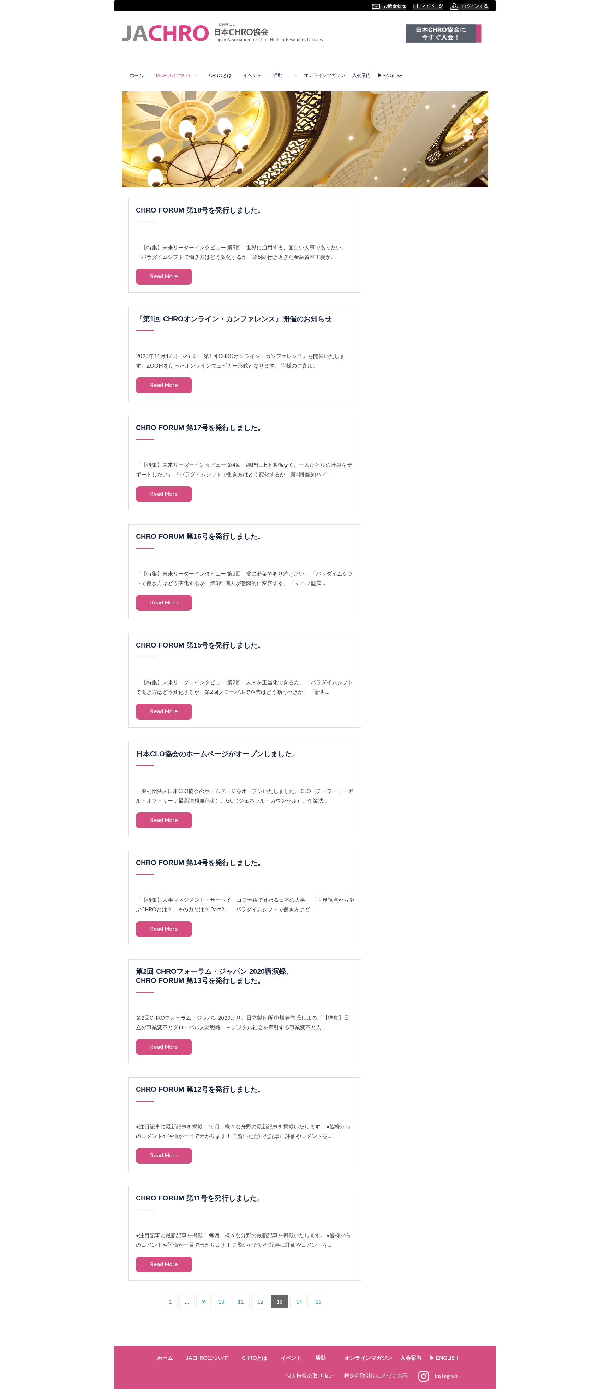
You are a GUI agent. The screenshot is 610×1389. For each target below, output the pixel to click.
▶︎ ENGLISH (390, 75)
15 (318, 1301)
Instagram (447, 1375)
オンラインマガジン (324, 75)
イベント (252, 75)
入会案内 (361, 75)
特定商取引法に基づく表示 (376, 1375)
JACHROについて (173, 75)
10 (221, 1301)
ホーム (136, 75)
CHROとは (220, 75)
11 (241, 1301)
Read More (164, 276)
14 (299, 1301)
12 (260, 1301)
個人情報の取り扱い (310, 1375)
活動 (280, 75)
